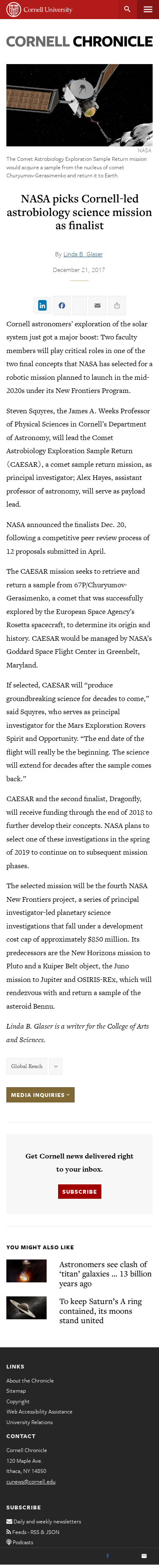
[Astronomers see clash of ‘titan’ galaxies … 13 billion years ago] (26, 1270)
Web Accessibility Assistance (39, 1411)
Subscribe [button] (79, 1191)
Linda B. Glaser (83, 254)
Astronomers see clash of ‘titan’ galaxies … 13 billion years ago (105, 1273)
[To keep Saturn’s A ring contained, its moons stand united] (26, 1307)
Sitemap (16, 1390)
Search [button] (127, 9)
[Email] (144, 1556)
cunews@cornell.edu (31, 1481)
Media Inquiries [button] (39, 1095)
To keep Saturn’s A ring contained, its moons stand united (100, 1310)
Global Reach (26, 1066)
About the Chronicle (30, 1380)
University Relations (29, 1422)
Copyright (18, 1401)
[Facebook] (107, 1556)
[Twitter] (125, 1556)
